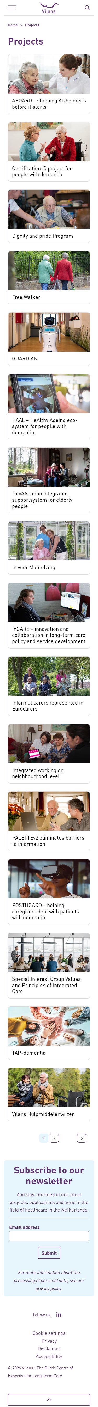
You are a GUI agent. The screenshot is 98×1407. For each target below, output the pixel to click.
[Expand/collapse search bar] (87, 7)
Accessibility (49, 1356)
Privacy (49, 1341)
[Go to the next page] (81, 1138)
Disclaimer (49, 1348)
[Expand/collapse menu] (12, 8)
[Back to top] (49, 1400)
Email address (24, 1227)
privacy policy (48, 1288)
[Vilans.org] (49, 8)
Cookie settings (49, 1333)
